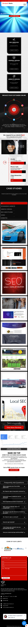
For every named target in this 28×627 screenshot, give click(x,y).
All (1, 203)
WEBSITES (4, 218)
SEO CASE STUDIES (7, 212)
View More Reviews (14, 427)
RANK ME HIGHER (14, 469)
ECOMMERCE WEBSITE (8, 206)
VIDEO (3, 215)
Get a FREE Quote (14, 17)
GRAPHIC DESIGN (6, 209)
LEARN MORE (14, 50)
